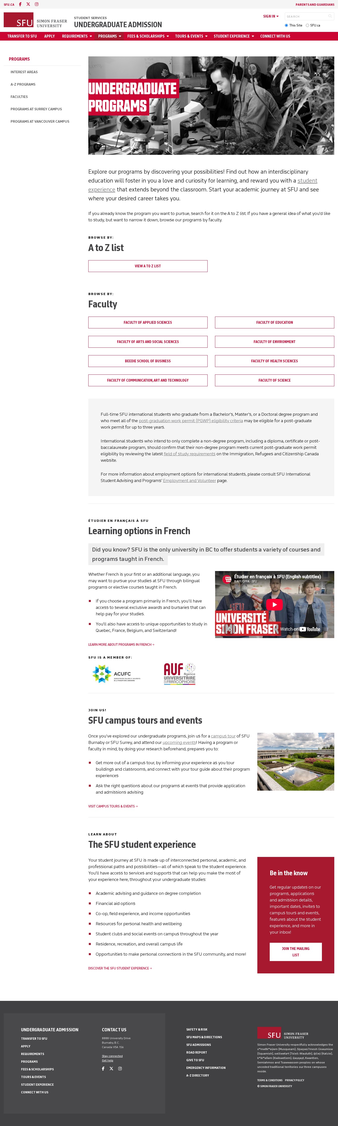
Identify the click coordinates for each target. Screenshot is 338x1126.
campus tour (223, 736)
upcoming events (179, 742)
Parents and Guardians (315, 4)
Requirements (75, 36)
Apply (49, 36)
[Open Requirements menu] (92, 36)
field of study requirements (190, 454)
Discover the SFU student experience (118, 968)
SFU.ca (315, 25)
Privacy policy (294, 1080)
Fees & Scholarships (146, 36)
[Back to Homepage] (36, 20)
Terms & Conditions (270, 1080)
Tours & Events (189, 36)
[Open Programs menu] (121, 36)
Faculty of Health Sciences (274, 361)
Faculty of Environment (274, 342)
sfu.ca (9, 4)
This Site (295, 25)
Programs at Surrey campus (36, 109)
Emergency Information (206, 1068)
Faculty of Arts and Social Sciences (148, 342)
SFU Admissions (198, 1045)
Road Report (196, 1052)
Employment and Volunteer (189, 480)
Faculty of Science (275, 380)
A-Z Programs (23, 84)
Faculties (19, 97)
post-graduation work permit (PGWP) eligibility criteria (191, 420)
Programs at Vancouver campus (40, 121)
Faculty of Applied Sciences (148, 322)
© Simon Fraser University (274, 1086)
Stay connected (112, 1056)
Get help (107, 1060)
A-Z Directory (197, 1075)
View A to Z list (148, 266)
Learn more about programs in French (119, 644)
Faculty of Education (274, 322)
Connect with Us (275, 36)
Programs (107, 36)
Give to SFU (195, 1060)
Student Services (90, 18)
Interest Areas (24, 72)
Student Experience (232, 36)
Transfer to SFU (22, 36)
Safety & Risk (196, 1029)
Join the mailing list (296, 951)
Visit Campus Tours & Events (111, 806)
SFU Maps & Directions (204, 1037)
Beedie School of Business (148, 361)
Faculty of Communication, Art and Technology (148, 380)
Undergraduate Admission (118, 24)
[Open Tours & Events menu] (207, 36)
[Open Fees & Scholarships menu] (168, 36)
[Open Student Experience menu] (254, 36)
